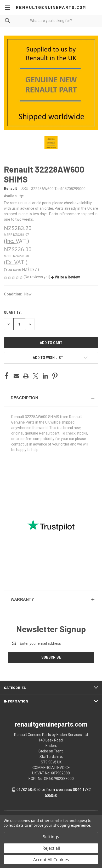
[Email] (16, 376)
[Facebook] (6, 376)
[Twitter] (35, 376)
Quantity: (12, 312)
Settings (51, 837)
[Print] (26, 376)
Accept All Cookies (51, 860)
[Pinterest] (55, 376)
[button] (65, 277)
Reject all (51, 848)
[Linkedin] (45, 376)
